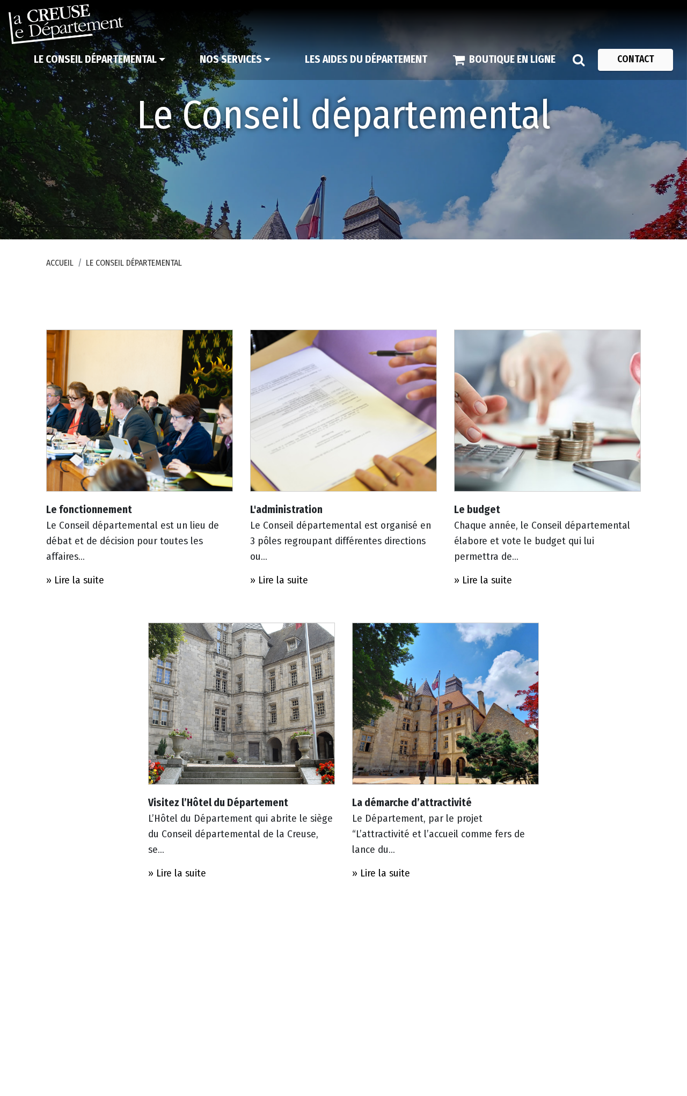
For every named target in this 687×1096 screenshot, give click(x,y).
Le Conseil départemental (134, 263)
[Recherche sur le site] (578, 59)
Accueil (60, 263)
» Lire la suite (75, 580)
